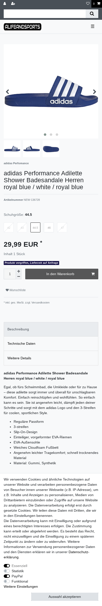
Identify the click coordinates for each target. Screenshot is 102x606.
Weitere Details (19, 358)
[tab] (51, 329)
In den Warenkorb (60, 274)
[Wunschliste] (87, 4)
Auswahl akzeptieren (65, 597)
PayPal (17, 576)
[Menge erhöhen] (19, 271)
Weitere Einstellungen (21, 586)
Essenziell (19, 566)
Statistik (18, 571)
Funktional (20, 581)
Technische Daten (21, 343)
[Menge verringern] (19, 276)
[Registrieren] (13, 4)
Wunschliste (17, 290)
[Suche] (92, 13)
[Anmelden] (5, 4)
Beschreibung (18, 329)
